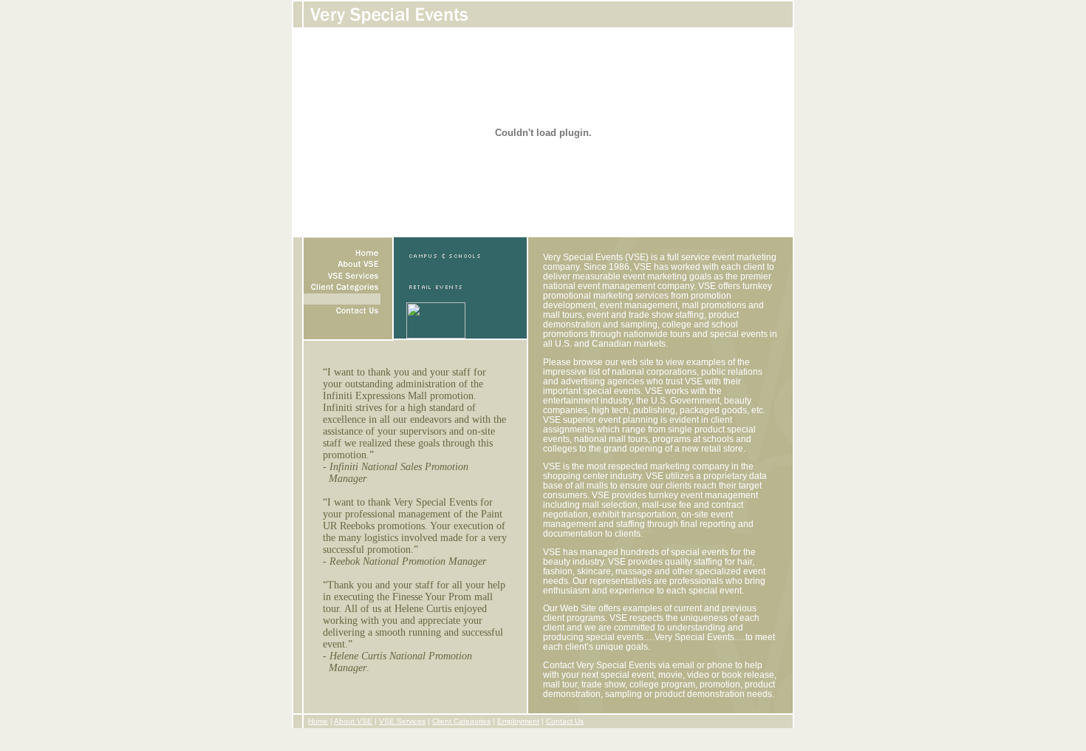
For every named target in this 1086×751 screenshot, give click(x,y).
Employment (518, 721)
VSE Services (402, 721)
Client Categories (461, 721)
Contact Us (565, 721)
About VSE (353, 721)
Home (318, 721)
